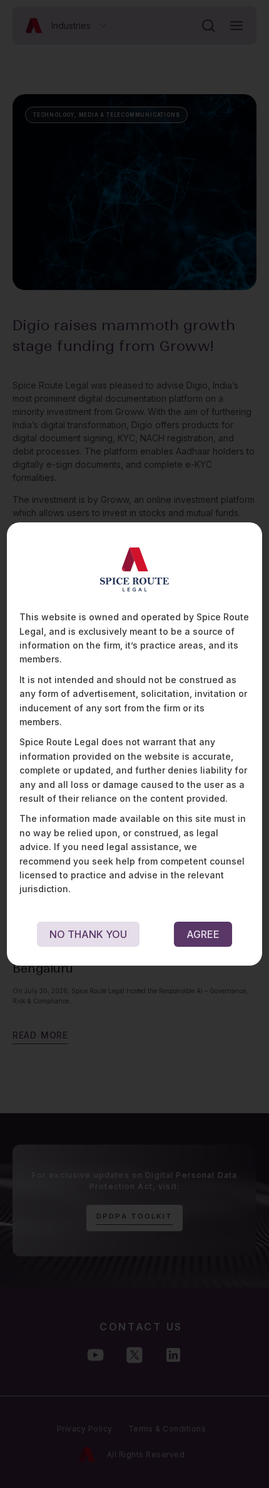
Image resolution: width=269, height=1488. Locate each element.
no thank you (88, 934)
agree (203, 934)
